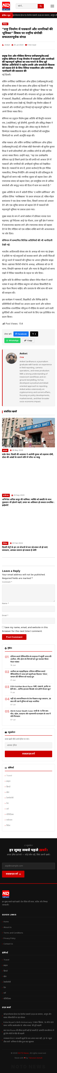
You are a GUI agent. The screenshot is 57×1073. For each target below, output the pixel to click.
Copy (29, 340)
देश (7, 803)
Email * (5, 615)
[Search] (41, 6)
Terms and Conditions (13, 933)
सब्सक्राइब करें (28, 753)
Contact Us (8, 944)
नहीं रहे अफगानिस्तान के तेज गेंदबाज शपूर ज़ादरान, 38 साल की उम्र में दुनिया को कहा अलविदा (30, 700)
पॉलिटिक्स (10, 814)
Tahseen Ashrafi (35, 1058)
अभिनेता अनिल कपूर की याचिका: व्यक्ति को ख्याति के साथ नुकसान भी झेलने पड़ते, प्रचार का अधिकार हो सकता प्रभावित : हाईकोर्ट (28, 502)
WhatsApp (13, 340)
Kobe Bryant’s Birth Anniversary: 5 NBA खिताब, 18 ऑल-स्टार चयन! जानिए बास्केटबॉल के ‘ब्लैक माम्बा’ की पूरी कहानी (29, 1024)
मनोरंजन (6, 495)
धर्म (7, 809)
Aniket (7, 45)
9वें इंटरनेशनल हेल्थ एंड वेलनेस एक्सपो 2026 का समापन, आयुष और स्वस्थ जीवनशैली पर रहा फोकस (27, 1016)
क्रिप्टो (8, 787)
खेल (7, 792)
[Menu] (52, 6)
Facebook (22, 334)
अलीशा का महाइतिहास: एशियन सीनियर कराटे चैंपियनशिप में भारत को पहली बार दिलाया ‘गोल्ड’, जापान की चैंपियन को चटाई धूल (29, 674)
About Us (8, 927)
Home (6, 922)
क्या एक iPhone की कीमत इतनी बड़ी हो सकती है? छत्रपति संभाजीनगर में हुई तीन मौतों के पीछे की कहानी (29, 1032)
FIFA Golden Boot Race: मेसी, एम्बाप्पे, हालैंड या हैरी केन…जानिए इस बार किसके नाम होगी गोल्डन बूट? (30, 688)
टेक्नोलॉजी (9, 798)
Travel (9, 775)
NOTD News (23, 1053)
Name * (5, 603)
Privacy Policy (9, 938)
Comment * (7, 582)
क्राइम (5, 450)
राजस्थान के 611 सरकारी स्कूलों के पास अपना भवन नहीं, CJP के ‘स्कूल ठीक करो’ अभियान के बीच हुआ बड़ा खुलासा (28, 1040)
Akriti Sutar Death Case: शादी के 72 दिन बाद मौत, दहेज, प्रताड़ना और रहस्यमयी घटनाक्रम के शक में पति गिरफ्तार (30, 714)
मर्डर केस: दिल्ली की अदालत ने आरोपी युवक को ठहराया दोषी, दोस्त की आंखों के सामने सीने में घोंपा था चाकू (27, 456)
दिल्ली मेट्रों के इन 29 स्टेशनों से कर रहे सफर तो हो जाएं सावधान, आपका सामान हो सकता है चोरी (25, 549)
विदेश (5, 24)
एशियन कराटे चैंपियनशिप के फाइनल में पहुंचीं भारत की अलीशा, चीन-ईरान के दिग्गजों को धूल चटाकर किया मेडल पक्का (30, 659)
